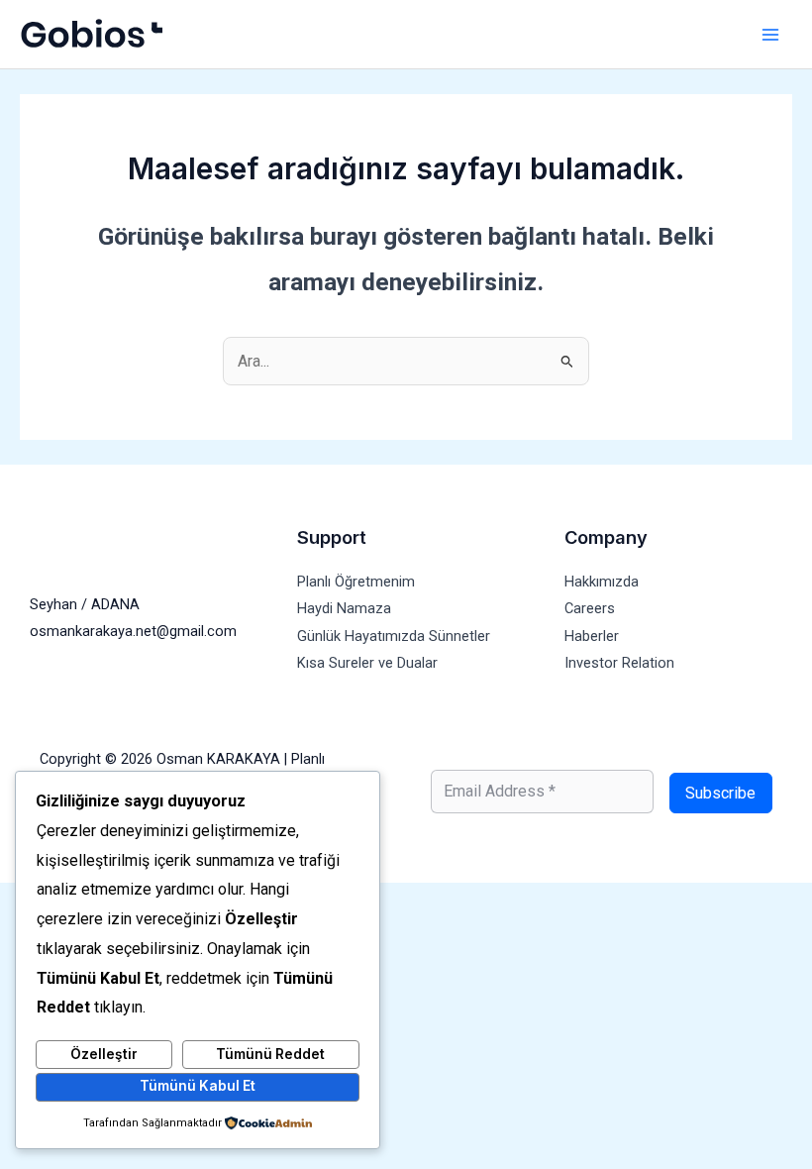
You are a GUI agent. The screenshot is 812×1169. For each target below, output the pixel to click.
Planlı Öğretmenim (356, 581)
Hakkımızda (601, 581)
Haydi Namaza (344, 608)
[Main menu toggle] (770, 34)
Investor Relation (619, 663)
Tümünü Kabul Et (197, 1086)
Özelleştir (104, 1054)
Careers (589, 608)
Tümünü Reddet (270, 1054)
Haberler (591, 636)
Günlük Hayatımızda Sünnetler (393, 636)
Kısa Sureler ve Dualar (367, 663)
